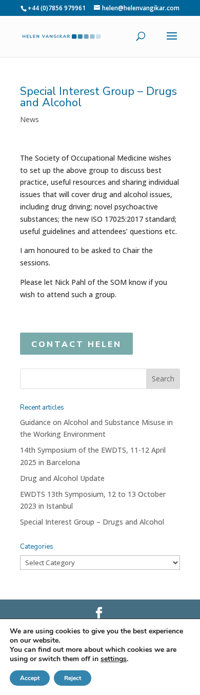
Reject (72, 678)
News (29, 119)
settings (114, 659)
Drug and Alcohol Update (62, 478)
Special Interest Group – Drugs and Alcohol (92, 522)
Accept (29, 678)
